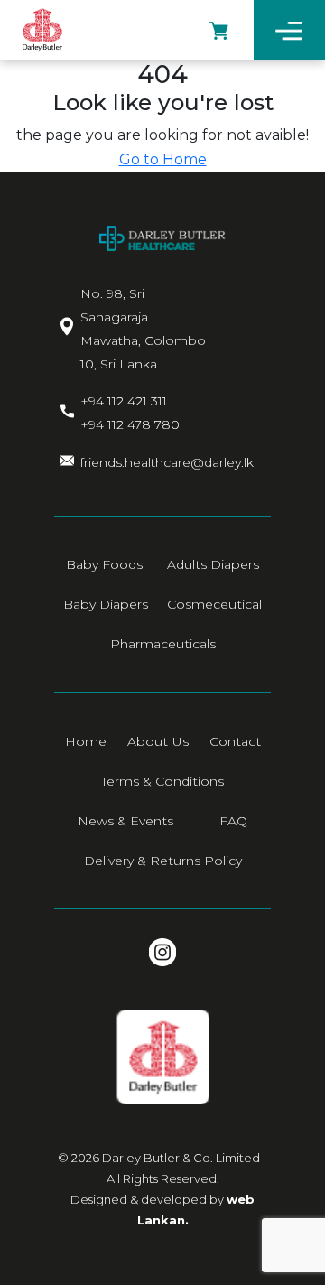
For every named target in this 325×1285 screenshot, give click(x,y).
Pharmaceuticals (163, 644)
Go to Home (163, 159)
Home (86, 741)
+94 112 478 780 (130, 424)
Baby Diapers (105, 604)
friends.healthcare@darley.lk (167, 462)
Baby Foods (104, 564)
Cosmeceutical (214, 604)
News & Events (125, 821)
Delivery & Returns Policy (163, 860)
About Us (158, 741)
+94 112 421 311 (123, 401)
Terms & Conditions (162, 781)
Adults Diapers (213, 564)
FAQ (233, 821)
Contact (235, 741)
